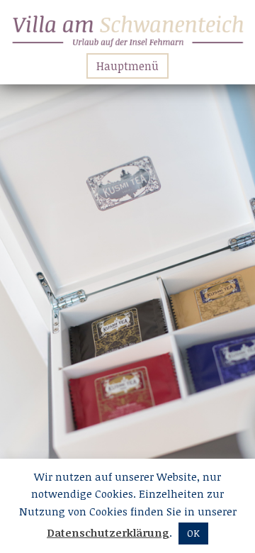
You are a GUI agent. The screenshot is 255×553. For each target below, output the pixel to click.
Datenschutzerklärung (108, 532)
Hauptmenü (127, 66)
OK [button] (193, 533)
